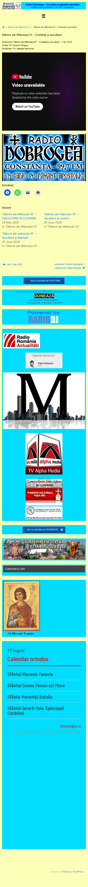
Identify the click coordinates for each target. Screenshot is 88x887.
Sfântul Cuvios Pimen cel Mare (36, 685)
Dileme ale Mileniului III (19, 27)
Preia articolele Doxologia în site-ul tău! (47, 732)
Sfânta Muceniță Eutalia (29, 696)
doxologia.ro (70, 726)
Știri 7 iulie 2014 (14, 264)
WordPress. (78, 872)
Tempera (66, 872)
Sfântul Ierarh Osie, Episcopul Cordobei (35, 711)
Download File (10, 135)
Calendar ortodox (28, 659)
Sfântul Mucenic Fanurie (30, 674)
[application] (44, 157)
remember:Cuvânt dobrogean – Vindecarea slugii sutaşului (69, 266)
